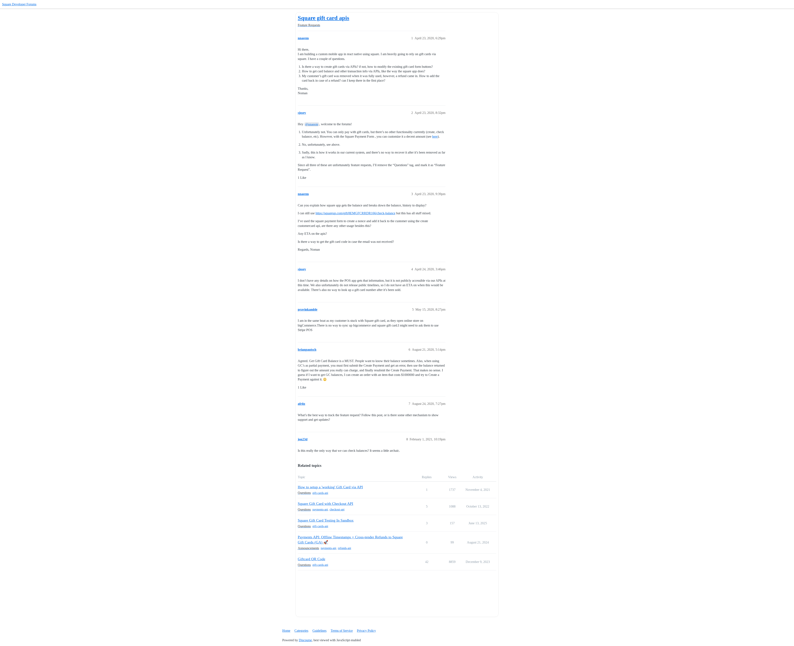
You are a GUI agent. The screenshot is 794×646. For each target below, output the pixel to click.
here (435, 136)
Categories (301, 630)
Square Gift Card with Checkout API (325, 504)
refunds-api (344, 548)
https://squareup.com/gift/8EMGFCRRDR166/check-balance (355, 213)
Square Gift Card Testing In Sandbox (326, 520)
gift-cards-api (320, 493)
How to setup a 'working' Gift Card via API (330, 487)
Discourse (305, 640)
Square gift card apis (323, 18)
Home (286, 630)
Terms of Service (342, 630)
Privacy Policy (366, 630)
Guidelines (319, 630)
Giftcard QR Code (311, 559)
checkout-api (337, 509)
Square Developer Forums (19, 4)
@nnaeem (311, 124)
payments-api (320, 509)
